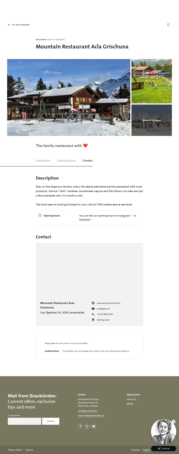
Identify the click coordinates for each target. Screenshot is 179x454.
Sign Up (50, 421)
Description (43, 160)
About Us (131, 399)
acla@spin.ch (103, 308)
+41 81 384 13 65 (105, 314)
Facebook (84, 219)
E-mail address (14, 415)
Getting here (103, 319)
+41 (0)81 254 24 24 (87, 410)
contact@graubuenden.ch (91, 415)
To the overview (21, 25)
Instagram (124, 215)
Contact (88, 160)
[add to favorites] (168, 24)
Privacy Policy (15, 449)
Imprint (29, 449)
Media (130, 403)
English (146, 449)
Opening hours (66, 160)
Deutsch (135, 449)
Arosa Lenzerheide (79, 343)
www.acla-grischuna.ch (108, 303)
